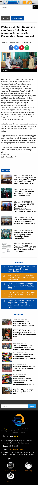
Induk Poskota (10, 471)
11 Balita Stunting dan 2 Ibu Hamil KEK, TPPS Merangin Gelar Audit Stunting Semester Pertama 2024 (25, 180)
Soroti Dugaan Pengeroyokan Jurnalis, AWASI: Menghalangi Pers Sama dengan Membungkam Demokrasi (23, 380)
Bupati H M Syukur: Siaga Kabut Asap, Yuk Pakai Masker (23, 392)
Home (7, 18)
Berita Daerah (18, 18)
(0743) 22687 (10, 446)
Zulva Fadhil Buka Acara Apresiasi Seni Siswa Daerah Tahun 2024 (24, 193)
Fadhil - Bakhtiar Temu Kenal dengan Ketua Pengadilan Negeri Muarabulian (23, 235)
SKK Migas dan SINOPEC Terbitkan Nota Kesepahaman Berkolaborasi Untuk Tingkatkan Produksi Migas (25, 208)
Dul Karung (10, 481)
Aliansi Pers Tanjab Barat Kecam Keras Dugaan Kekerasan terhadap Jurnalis (21, 269)
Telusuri (32, 406)
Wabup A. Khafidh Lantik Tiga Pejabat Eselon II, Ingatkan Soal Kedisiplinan (21, 277)
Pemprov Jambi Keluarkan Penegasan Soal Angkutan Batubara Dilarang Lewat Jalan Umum (25, 249)
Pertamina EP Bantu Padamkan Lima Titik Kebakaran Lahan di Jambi (21, 294)
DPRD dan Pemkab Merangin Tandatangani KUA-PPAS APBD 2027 (21, 286)
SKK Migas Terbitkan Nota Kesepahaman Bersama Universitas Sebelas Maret (24, 221)
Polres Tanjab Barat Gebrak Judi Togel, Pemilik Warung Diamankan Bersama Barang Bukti (24, 334)
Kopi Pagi (28, 471)
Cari (35, 7)
